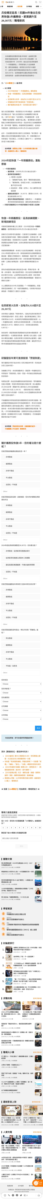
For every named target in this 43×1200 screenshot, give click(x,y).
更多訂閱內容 (37, 998)
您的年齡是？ (6, 689)
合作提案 (21, 1186)
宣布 (10, 117)
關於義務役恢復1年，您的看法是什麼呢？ (23, 105)
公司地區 (4, 715)
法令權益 (29, 6)
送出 (21, 846)
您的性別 (4, 680)
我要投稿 (10, 1186)
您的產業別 (5, 697)
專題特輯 (10, 6)
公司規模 (4, 706)
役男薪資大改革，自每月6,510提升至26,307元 (24, 99)
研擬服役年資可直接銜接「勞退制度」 (21, 102)
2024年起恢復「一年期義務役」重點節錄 (22, 91)
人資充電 (19, 6)
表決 (38, 728)
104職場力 (10, 83)
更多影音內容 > (37, 1102)
